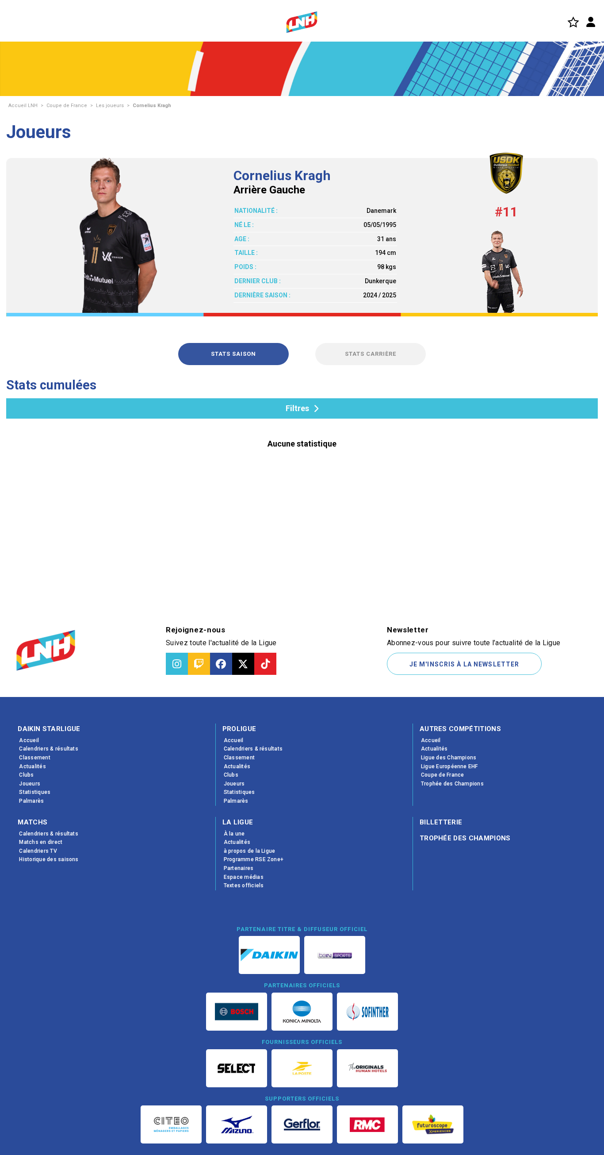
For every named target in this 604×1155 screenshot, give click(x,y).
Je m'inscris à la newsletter (464, 664)
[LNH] (301, 22)
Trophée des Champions (465, 838)
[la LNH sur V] (243, 664)
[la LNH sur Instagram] (177, 664)
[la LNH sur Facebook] (221, 664)
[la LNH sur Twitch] (199, 664)
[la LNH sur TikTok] (265, 664)
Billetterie (441, 822)
